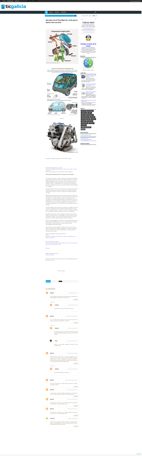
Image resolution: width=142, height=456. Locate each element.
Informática (90, 114)
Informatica (57, 12)
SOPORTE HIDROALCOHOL (88, 23)
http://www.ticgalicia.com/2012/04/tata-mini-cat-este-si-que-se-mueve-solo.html (61, 170)
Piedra (56, 341)
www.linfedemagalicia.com (85, 140)
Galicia (93, 119)
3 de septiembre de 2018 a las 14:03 (71, 316)
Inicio (46, 12)
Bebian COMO (84, 123)
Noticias (84, 110)
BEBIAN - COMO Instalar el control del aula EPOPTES (88, 101)
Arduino (84, 125)
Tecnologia (51, 12)
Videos (83, 119)
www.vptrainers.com (84, 138)
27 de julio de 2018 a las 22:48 (72, 305)
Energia (91, 123)
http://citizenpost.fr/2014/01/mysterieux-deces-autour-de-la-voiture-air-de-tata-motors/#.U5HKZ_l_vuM (62, 243)
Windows (90, 121)
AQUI (75, 15)
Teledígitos (52, 418)
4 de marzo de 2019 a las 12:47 (72, 408)
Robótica (84, 112)
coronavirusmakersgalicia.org (88, 31)
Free (88, 119)
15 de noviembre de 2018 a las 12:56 (71, 380)
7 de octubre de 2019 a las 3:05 (72, 328)
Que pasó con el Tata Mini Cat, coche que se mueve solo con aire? (91, 84)
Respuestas (53, 325)
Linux (89, 112)
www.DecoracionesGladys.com (86, 139)
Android (84, 121)
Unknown (52, 293)
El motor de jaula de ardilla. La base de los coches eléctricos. (91, 76)
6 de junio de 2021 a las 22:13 (72, 418)
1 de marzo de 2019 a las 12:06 (72, 389)
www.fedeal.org (93, 140)
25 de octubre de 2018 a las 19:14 (72, 353)
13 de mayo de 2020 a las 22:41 (72, 340)
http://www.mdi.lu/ (50, 254)
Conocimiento (63, 12)
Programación (85, 117)
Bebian (83, 114)
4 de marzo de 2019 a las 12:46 (72, 399)
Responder (76, 299)
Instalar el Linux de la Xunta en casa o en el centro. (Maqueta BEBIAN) (91, 92)
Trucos (92, 117)
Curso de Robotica (86, 127)
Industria (90, 110)
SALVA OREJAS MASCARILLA (88, 28)
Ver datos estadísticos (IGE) (85, 135)
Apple (83, 129)
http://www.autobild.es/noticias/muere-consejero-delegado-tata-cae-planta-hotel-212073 (61, 237)
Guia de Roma (92, 137)
